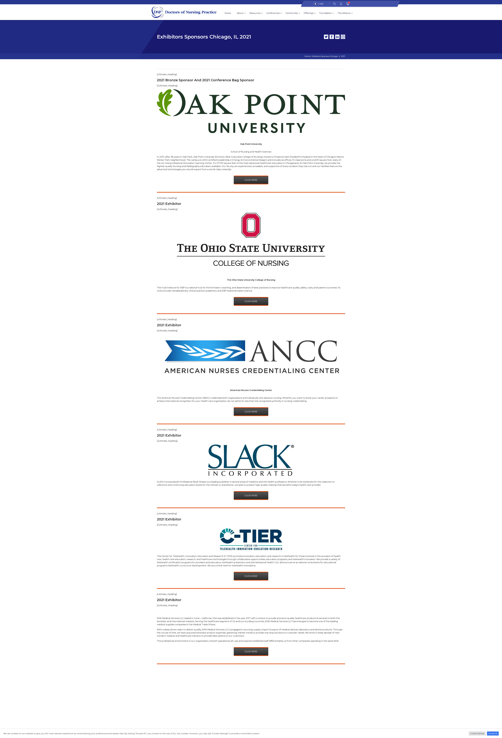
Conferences (273, 13)
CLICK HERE (251, 180)
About (240, 13)
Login (321, 3)
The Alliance (344, 13)
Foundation (325, 13)
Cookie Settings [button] (477, 733)
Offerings (308, 13)
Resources (254, 13)
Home (228, 13)
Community (292, 13)
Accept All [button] (493, 733)
